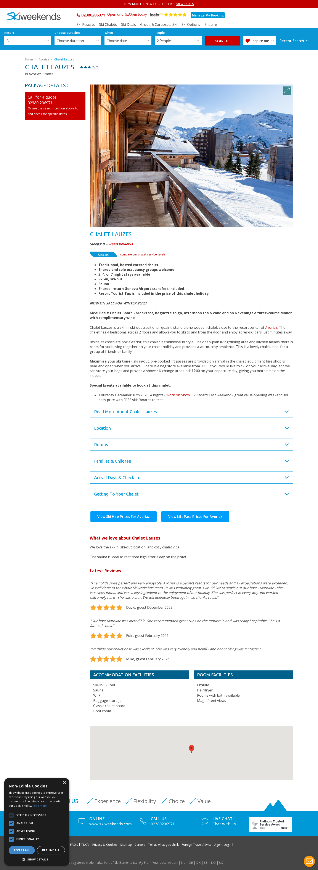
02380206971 (93, 15)
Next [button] (288, 212)
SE (205, 862)
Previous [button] (95, 212)
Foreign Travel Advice (196, 844)
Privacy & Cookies (104, 844)
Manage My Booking (208, 15)
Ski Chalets (108, 24)
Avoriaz (44, 59)
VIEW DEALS (185, 4)
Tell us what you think (163, 844)
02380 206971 (40, 102)
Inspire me (260, 40)
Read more (40, 806)
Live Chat (309, 861)
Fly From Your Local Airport (158, 862)
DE (191, 862)
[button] (191, 749)
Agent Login (222, 844)
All (8, 40)
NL (183, 862)
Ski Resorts (86, 24)
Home (29, 59)
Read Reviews (121, 244)
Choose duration (70, 40)
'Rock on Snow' (179, 395)
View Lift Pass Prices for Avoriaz (195, 516)
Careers (140, 844)
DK (198, 862)
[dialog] (36, 822)
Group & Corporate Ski (158, 24)
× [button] (64, 782)
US (221, 862)
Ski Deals (128, 24)
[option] (191, 155)
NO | (215, 862)
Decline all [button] (51, 850)
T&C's (85, 844)
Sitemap (126, 844)
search (222, 41)
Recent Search (291, 40)
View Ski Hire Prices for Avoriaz (123, 516)
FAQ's (74, 844)
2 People (164, 40)
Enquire (210, 24)
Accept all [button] (22, 850)
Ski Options (190, 24)
